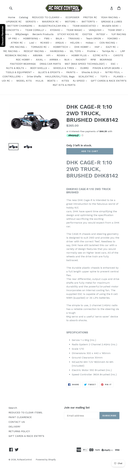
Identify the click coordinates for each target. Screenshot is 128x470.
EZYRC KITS (100, 55)
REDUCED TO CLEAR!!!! (46, 17)
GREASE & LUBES (111, 21)
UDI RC (6, 80)
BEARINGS (106, 59)
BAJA (59, 38)
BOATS (51, 80)
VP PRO (13, 38)
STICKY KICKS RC (68, 34)
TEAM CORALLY (35, 29)
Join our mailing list (77, 407)
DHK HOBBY (81, 46)
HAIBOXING (57, 51)
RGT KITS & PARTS (64, 84)
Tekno (6, 34)
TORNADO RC (39, 46)
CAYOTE (118, 55)
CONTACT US (17, 421)
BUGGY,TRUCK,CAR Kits (53, 25)
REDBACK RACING (16, 55)
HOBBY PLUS (79, 55)
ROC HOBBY (23, 59)
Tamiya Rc (108, 51)
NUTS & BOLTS (15, 68)
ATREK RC (17, 42)
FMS (47, 38)
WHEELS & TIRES (64, 68)
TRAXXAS (74, 38)
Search (13, 407)
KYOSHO (55, 29)
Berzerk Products (43, 34)
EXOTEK (87, 34)
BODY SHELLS (39, 68)
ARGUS (60, 42)
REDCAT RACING (34, 51)
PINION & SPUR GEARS (107, 68)
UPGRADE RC (14, 21)
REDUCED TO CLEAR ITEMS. (26, 412)
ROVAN (61, 55)
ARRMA (54, 59)
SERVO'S (31, 21)
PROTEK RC (90, 17)
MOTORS (70, 21)
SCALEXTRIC (87, 76)
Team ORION (94, 38)
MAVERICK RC (50, 21)
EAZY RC (111, 46)
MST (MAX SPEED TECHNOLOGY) (85, 63)
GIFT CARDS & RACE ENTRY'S (108, 80)
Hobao (90, 42)
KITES (65, 80)
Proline (91, 51)
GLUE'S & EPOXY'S (49, 72)
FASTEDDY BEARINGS (23, 63)
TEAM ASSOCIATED (84, 25)
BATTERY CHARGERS (20, 25)
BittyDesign (22, 34)
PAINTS (71, 72)
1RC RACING (10, 51)
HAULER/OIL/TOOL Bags (60, 76)
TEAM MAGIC (74, 29)
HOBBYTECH (61, 46)
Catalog (23, 17)
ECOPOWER (72, 17)
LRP (122, 51)
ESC (113, 63)
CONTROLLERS (11, 76)
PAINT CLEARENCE (20, 417)
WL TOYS (76, 51)
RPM (93, 59)
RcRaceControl (24, 459)
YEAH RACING (109, 17)
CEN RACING (108, 42)
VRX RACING (17, 46)
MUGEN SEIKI (110, 25)
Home (11, 17)
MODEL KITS (24, 80)
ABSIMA (37, 55)
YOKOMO (112, 38)
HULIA (39, 80)
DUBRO (84, 68)
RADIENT (81, 59)
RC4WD (45, 42)
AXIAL (40, 59)
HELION (75, 42)
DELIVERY (14, 426)
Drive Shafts (34, 76)
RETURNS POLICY (19, 431)
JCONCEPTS (12, 29)
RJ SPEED (79, 80)
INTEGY (101, 34)
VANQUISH (95, 29)
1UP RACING (118, 34)
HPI (48, 55)
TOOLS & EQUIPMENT (19, 72)
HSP (97, 46)
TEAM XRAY (115, 29)
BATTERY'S (89, 21)
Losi (32, 42)
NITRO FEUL (113, 72)
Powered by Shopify (46, 459)
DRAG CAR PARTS (50, 63)
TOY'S (104, 76)
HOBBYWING (31, 38)
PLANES (118, 76)
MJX (67, 59)
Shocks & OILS (91, 72)
